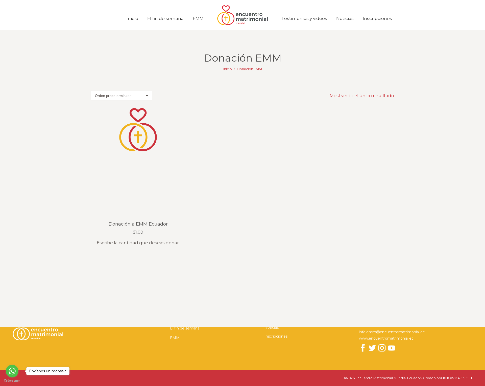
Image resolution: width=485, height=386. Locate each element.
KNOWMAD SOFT (457, 378)
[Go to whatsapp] (12, 371)
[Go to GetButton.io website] (12, 380)
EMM (175, 338)
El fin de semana (185, 328)
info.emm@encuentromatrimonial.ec (392, 332)
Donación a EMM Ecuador (138, 224)
